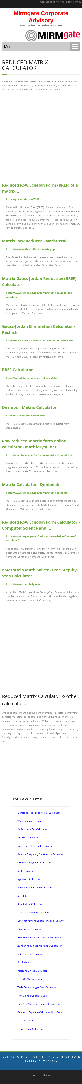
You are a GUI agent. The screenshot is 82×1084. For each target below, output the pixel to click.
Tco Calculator (25, 1020)
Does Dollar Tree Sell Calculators (35, 846)
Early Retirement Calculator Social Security (40, 920)
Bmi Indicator (24, 962)
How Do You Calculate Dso (32, 995)
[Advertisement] (41, 137)
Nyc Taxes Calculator (29, 879)
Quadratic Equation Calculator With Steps (40, 1012)
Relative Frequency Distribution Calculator (40, 854)
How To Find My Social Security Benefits (39, 937)
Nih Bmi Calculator (27, 837)
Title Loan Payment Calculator (33, 912)
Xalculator (22, 896)
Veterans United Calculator (32, 970)
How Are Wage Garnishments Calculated (39, 1004)
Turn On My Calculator (29, 979)
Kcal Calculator (25, 871)
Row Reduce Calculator (30, 904)
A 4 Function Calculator (30, 954)
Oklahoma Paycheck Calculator (34, 862)
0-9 (4, 1056)
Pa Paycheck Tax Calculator (32, 829)
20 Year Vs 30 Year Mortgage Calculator (39, 945)
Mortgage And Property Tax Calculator (38, 812)
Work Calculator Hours (29, 821)
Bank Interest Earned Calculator (35, 887)
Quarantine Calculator (29, 929)
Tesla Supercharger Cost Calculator (37, 987)
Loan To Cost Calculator (30, 1029)
